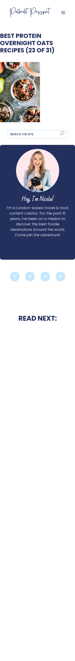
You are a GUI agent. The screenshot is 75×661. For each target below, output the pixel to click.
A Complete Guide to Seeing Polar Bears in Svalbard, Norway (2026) (37, 616)
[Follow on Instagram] (60, 276)
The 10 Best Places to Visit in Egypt (37, 429)
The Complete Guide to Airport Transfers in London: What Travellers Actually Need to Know (37, 522)
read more (37, 404)
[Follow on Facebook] (15, 276)
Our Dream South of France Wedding (37, 393)
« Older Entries (11, 642)
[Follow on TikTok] (30, 276)
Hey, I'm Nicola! (37, 199)
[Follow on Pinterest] (45, 276)
